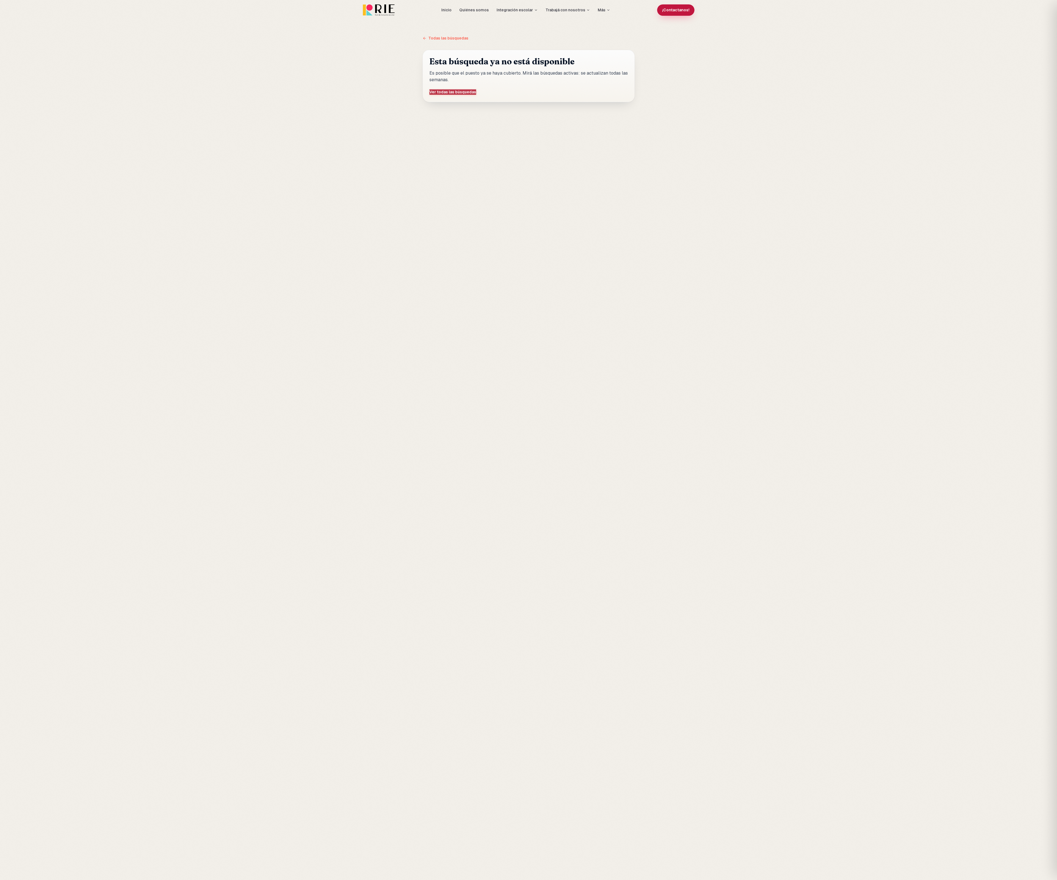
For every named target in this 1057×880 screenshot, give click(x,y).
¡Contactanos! (675, 9)
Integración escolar (515, 9)
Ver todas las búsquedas (452, 91)
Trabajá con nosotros (565, 9)
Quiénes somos (474, 9)
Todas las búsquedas (448, 38)
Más (601, 9)
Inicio (446, 9)
